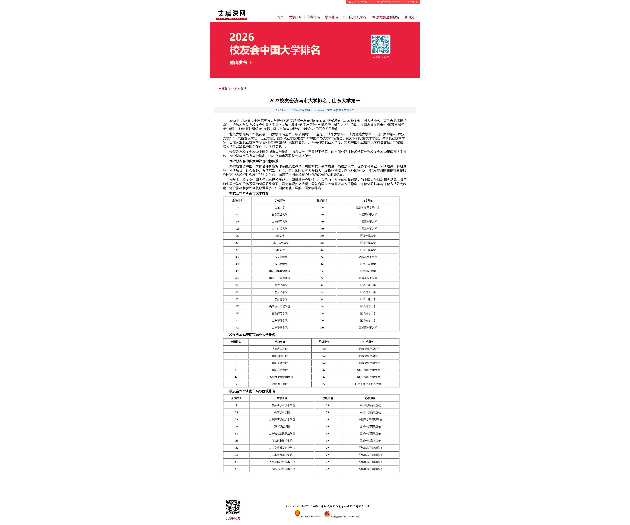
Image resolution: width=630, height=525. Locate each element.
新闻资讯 (411, 17)
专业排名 (313, 17)
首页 (280, 17)
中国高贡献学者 (354, 17)
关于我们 (412, 2)
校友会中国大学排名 (359, 2)
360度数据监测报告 (385, 17)
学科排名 (331, 17)
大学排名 (295, 17)
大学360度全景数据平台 (389, 2)
